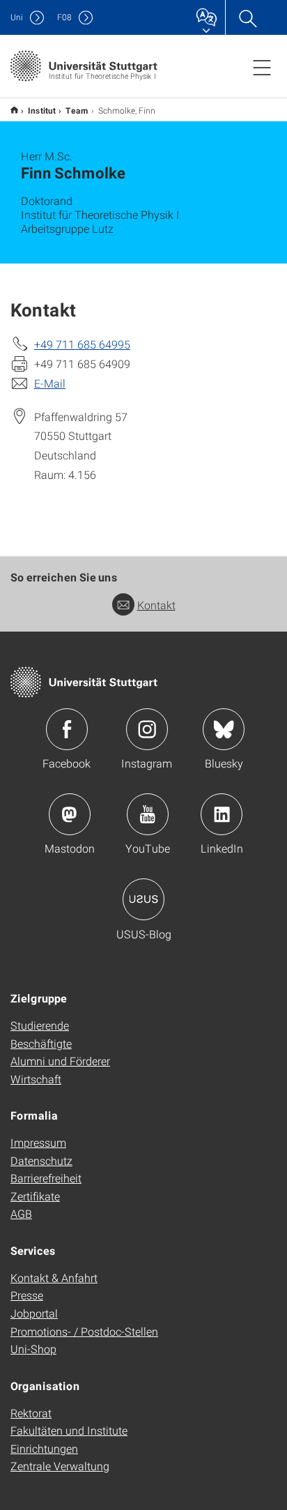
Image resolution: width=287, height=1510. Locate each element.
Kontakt (156, 604)
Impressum (38, 1142)
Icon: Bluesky (224, 729)
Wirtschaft (35, 1079)
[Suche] (247, 17)
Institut (42, 110)
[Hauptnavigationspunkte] (262, 67)
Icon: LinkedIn (221, 814)
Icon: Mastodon (70, 814)
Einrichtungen (44, 1448)
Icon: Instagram (147, 729)
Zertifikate (35, 1196)
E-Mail (49, 383)
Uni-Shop (33, 1348)
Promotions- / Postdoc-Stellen (84, 1331)
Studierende (39, 1025)
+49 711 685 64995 (82, 344)
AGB (21, 1213)
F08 (64, 17)
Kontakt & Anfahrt (54, 1277)
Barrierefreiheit (46, 1177)
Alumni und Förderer (60, 1060)
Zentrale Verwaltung (59, 1465)
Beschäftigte (41, 1043)
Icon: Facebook (67, 729)
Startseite (14, 109)
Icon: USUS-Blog (143, 899)
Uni (16, 17)
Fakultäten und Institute (68, 1430)
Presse (26, 1295)
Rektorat (31, 1412)
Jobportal (34, 1313)
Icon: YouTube (148, 814)
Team (76, 110)
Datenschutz (41, 1160)
